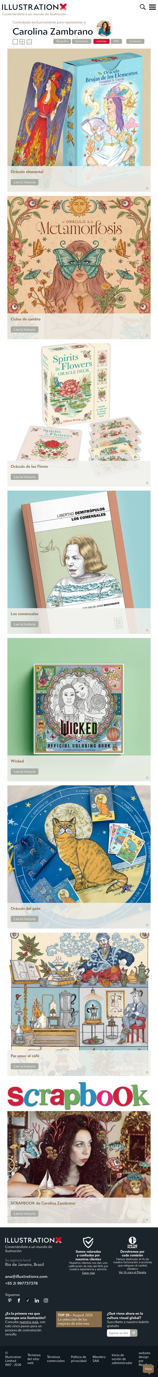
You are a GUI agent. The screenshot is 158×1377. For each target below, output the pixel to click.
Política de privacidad (78, 1359)
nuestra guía (29, 1322)
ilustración (81, 41)
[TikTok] (28, 1301)
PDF (116, 41)
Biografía (62, 41)
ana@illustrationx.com (26, 1276)
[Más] (152, 7)
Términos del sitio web (34, 1359)
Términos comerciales (56, 1359)
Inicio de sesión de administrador (122, 1359)
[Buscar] (142, 6)
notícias (101, 41)
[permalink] (147, 188)
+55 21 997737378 (21, 1283)
